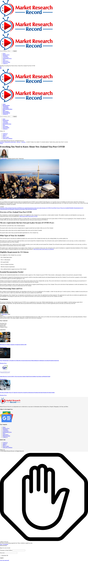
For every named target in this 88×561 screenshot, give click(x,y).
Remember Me (4, 555)
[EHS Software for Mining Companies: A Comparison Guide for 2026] (5, 341)
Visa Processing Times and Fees (25, 209)
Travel (1, 143)
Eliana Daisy (4, 158)
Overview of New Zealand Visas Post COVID (10, 208)
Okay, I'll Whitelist (4, 544)
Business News (3, 347)
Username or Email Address (6, 550)
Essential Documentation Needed (11, 209)
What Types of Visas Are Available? (62, 208)
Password (2, 552)
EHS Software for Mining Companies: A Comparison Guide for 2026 (13, 344)
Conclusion (34, 209)
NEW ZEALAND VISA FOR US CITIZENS (43, 249)
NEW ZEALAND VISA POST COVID (28, 216)
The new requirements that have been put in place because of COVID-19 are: (37, 208)
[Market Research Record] (26, 33)
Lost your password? (4, 560)
